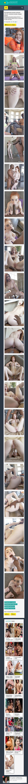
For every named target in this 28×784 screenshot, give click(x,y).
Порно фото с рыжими (10, 602)
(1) (7, 614)
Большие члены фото (10, 608)
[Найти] (22, 7)
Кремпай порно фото (10, 606)
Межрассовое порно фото (11, 604)
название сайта (11, 2)
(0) (14, 614)
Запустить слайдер (10, 24)
